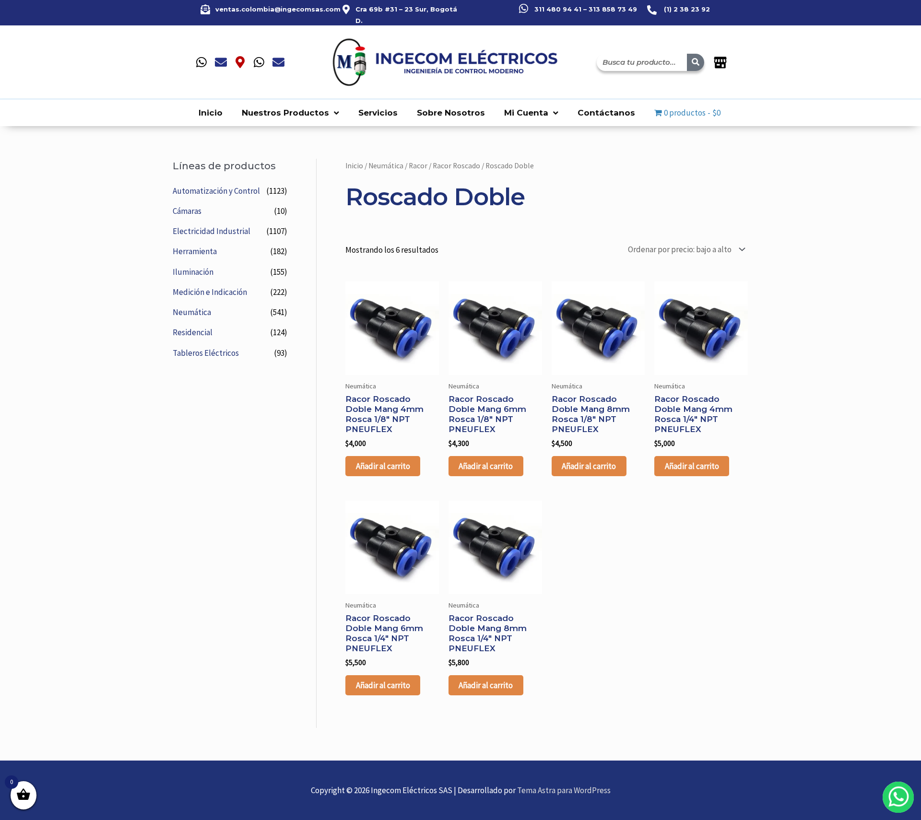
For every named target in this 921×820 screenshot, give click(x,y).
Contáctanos (606, 112)
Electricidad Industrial (211, 231)
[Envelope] (220, 62)
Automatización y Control (216, 191)
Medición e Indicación (210, 292)
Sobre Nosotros (451, 112)
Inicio (211, 112)
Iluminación (193, 272)
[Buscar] (695, 62)
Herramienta (195, 251)
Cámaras (187, 211)
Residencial (193, 332)
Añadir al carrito (383, 466)
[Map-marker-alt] (239, 62)
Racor (418, 165)
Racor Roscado (456, 165)
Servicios (378, 112)
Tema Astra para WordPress (564, 790)
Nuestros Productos (285, 112)
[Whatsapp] (201, 62)
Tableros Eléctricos (206, 353)
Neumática (192, 312)
